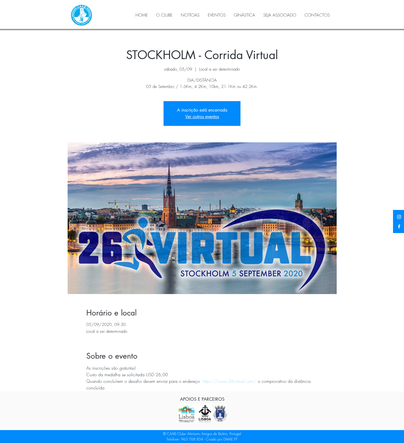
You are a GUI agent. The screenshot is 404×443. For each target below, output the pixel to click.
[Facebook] (399, 226)
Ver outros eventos (202, 117)
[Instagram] (399, 217)
